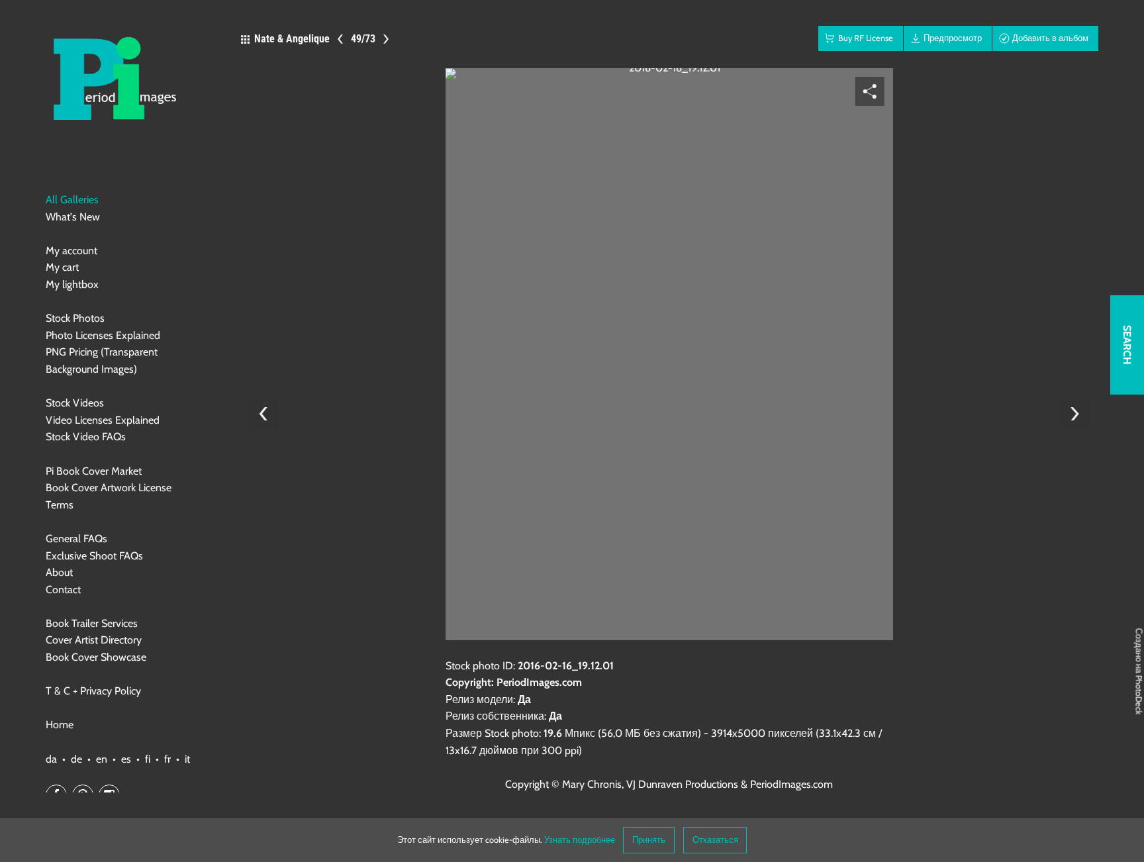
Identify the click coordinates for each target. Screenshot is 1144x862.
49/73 (363, 38)
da (51, 759)
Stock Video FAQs (86, 436)
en (101, 759)
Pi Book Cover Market (94, 471)
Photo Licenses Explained (103, 335)
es (126, 759)
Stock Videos (75, 403)
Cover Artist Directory (94, 640)
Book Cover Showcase (96, 657)
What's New (73, 217)
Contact (63, 589)
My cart (62, 267)
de (76, 759)
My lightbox (72, 284)
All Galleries (72, 199)
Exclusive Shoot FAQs (94, 556)
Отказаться (715, 840)
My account (71, 250)
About (59, 572)
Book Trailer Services (92, 623)
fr (167, 759)
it (187, 759)
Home (59, 724)
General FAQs (76, 538)
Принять (648, 840)
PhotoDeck (1139, 695)
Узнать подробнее (579, 840)
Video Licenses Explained (103, 420)
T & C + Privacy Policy (93, 691)
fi (147, 759)
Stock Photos (75, 318)
